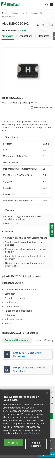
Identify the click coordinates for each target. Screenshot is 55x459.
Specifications (13, 137)
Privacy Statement (30, 433)
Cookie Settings (36, 444)
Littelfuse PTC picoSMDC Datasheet (27, 354)
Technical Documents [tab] (17, 340)
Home (4, 13)
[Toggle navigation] (51, 4)
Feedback (52, 229)
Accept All (13, 442)
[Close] (46, 393)
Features (10, 210)
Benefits (10, 231)
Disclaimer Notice (43, 107)
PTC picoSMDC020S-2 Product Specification (30, 369)
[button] (27, 70)
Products (14, 13)
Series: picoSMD (36, 13)
